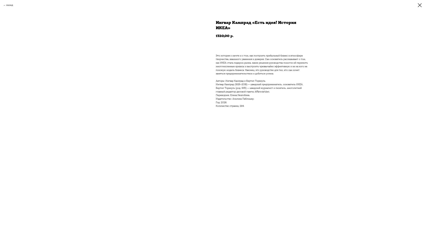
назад (9, 4)
